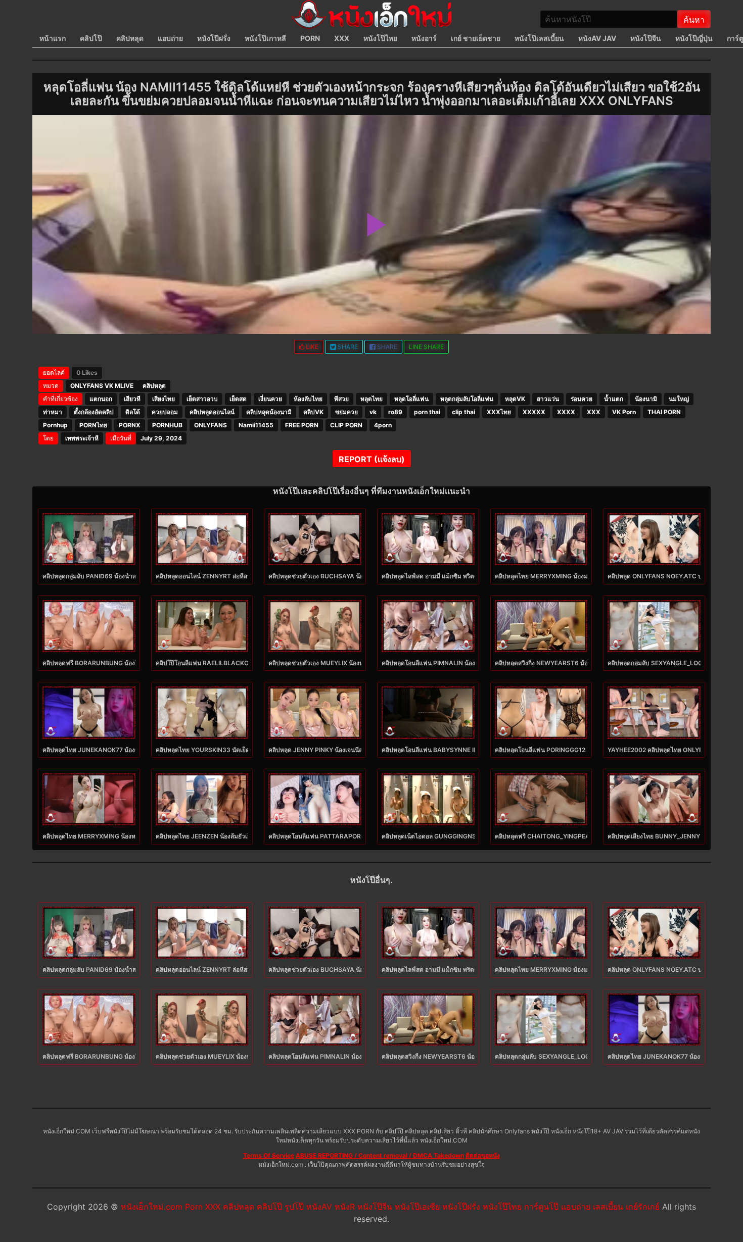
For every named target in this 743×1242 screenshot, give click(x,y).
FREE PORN (301, 425)
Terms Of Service (268, 1155)
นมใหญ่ (679, 399)
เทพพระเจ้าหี (82, 438)
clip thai (463, 412)
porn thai (427, 412)
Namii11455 (256, 425)
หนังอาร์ (424, 38)
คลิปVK (313, 412)
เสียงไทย (163, 399)
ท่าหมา (52, 412)
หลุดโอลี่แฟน (411, 399)
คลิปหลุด (130, 38)
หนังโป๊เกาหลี (265, 38)
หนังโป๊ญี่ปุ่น (694, 38)
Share (347, 347)
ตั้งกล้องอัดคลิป (94, 412)
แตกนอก (100, 399)
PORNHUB (167, 425)
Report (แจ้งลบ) (372, 459)
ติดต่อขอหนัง (483, 1155)
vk (373, 412)
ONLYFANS (210, 425)
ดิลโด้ (132, 412)
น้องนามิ (646, 399)
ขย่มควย (346, 412)
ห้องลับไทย (308, 399)
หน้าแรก (52, 38)
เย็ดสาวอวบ (202, 399)
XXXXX (534, 412)
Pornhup (55, 425)
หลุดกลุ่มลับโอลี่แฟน (466, 399)
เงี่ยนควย (270, 399)
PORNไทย (93, 425)
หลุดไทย (371, 399)
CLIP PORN (346, 425)
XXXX (566, 412)
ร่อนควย (581, 399)
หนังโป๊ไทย (380, 38)
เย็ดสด (238, 399)
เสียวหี (132, 399)
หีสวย (341, 399)
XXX (341, 38)
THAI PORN (664, 412)
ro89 (395, 412)
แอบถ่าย (170, 38)
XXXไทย (499, 412)
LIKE (311, 347)
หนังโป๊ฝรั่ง (213, 38)
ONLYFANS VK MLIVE (101, 385)
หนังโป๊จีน (645, 38)
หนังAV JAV (597, 38)
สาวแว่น (548, 399)
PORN (310, 38)
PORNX (130, 425)
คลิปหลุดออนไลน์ (212, 412)
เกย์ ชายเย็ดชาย (475, 38)
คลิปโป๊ (91, 38)
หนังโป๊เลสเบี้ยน (539, 38)
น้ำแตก (613, 399)
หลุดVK (515, 399)
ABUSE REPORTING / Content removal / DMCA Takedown (380, 1155)
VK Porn (624, 412)
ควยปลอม (165, 412)
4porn (383, 425)
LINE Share (426, 347)
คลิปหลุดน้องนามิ (269, 412)
